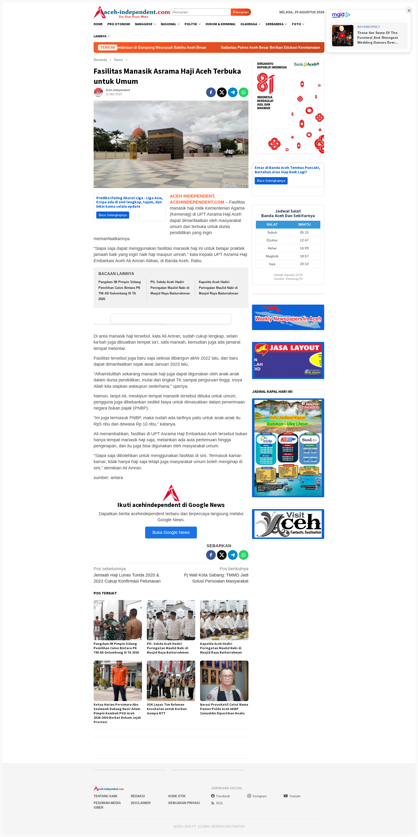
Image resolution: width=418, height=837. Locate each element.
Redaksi (138, 796)
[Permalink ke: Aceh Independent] (98, 92)
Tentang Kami (105, 796)
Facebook (223, 796)
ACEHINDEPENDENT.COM (197, 202)
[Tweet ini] (222, 92)
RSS (219, 803)
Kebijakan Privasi (184, 803)
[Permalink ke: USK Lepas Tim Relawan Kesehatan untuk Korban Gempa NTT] (171, 681)
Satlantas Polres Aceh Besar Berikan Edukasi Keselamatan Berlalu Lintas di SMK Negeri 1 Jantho (255, 47)
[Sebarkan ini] (211, 92)
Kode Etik (177, 796)
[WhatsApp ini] (243, 92)
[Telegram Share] (233, 92)
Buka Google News (171, 532)
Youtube (294, 796)
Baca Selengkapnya (113, 215)
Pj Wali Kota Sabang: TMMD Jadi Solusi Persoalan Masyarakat (216, 574)
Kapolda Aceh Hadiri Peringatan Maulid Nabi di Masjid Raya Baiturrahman (218, 287)
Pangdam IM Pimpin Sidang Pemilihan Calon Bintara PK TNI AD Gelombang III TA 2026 (116, 648)
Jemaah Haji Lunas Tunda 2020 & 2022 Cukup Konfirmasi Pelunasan (127, 574)
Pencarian (241, 12)
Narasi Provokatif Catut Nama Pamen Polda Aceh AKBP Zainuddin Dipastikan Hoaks (224, 708)
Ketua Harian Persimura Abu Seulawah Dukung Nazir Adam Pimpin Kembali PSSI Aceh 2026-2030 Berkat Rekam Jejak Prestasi (117, 713)
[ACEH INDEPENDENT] (132, 12)
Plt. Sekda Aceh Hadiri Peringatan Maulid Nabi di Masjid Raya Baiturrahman (170, 287)
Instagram (260, 796)
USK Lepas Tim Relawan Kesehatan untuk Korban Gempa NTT (167, 708)
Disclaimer (140, 803)
